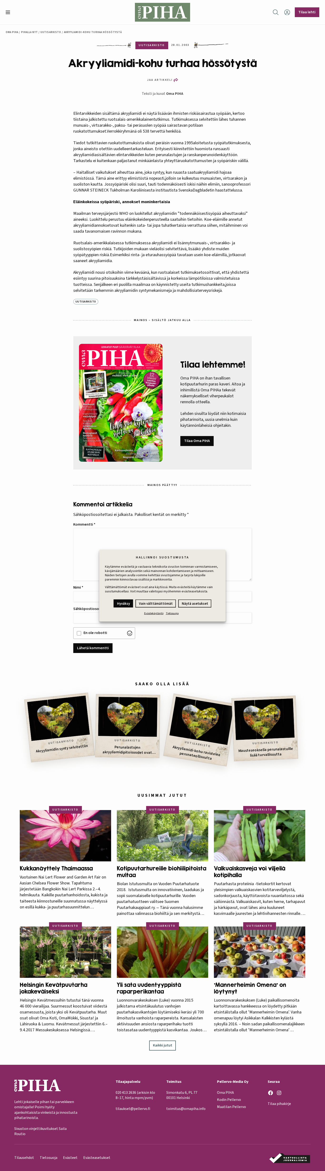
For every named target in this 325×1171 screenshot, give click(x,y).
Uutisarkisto (50, 32)
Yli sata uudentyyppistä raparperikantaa (149, 988)
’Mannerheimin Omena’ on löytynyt (250, 988)
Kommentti (84, 524)
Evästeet (70, 1157)
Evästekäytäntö (153, 613)
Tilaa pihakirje (279, 1103)
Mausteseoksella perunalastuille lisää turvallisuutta (265, 752)
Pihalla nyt (29, 32)
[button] (10, 12)
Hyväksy (123, 603)
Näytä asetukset (195, 603)
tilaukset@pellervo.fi (133, 1108)
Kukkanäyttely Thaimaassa (56, 868)
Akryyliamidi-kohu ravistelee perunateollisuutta (196, 752)
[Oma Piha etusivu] (162, 12)
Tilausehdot (24, 1157)
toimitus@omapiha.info (186, 1108)
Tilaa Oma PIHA (197, 440)
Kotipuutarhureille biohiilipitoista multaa (161, 871)
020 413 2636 (126, 1092)
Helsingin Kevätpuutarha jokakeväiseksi (53, 988)
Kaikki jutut (162, 1045)
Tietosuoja (172, 613)
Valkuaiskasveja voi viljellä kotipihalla (249, 871)
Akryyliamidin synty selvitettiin (61, 748)
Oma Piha (12, 32)
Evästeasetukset (96, 1157)
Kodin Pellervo (229, 1099)
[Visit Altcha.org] (129, 633)
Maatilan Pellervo (231, 1106)
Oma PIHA (174, 93)
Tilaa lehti (306, 12)
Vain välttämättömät (156, 603)
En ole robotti (95, 633)
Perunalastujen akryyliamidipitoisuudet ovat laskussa (127, 749)
